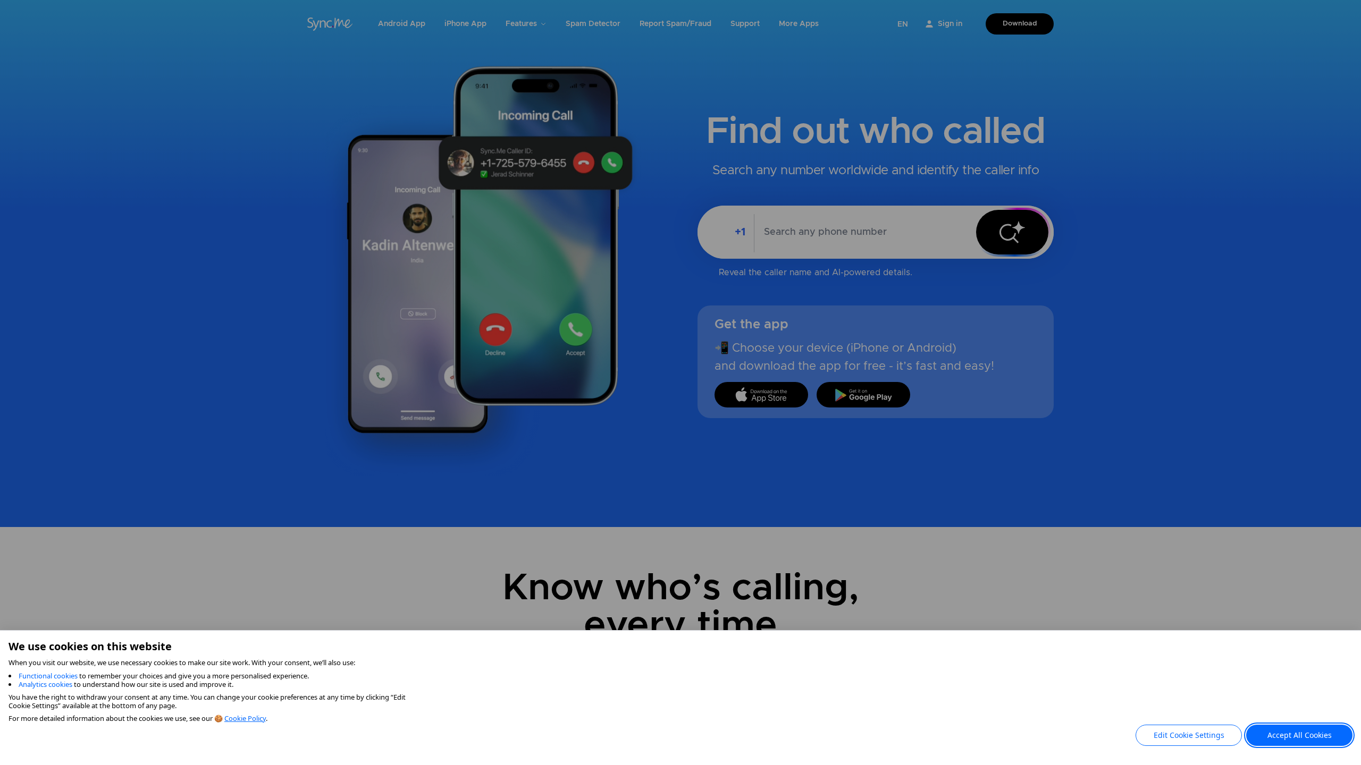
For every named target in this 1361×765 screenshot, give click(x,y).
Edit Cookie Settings (1189, 735)
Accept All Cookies (1299, 735)
